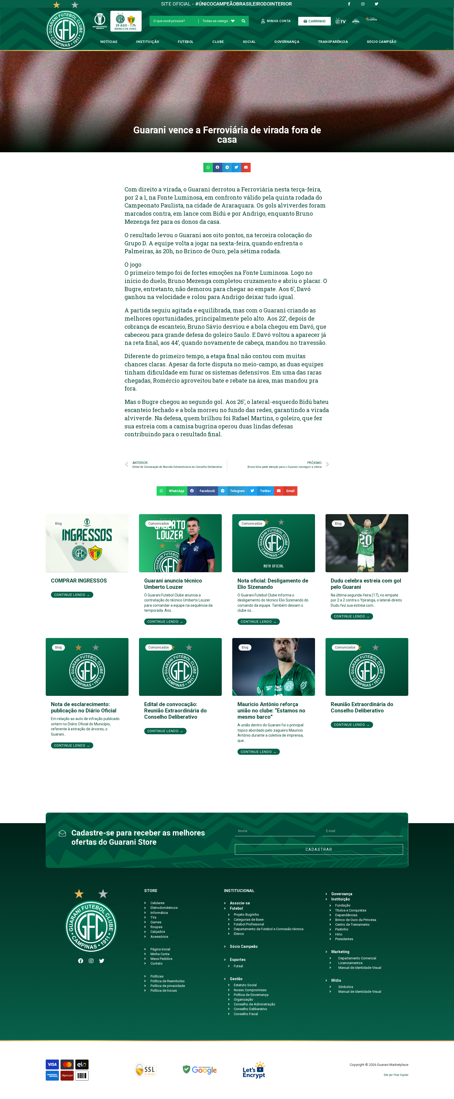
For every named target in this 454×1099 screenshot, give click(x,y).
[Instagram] (91, 961)
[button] (208, 167)
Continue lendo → (72, 595)
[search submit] (244, 21)
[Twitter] (101, 961)
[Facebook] (80, 961)
